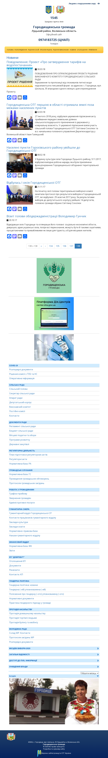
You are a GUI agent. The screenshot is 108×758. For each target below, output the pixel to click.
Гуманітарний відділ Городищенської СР (30, 513)
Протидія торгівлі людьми (23, 617)
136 (64, 246)
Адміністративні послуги (22, 502)
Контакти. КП (16, 574)
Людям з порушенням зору (82, 3)
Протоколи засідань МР (21, 637)
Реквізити (14, 569)
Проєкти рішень (46, 50)
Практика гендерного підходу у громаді (30, 602)
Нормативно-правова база (23, 531)
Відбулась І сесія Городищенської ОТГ (34, 183)
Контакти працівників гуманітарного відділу (32, 517)
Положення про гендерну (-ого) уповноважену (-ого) (36, 594)
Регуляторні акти (18, 459)
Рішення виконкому (61, 50)
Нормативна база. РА (20, 463)
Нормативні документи (21, 598)
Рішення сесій (33, 50)
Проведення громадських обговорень (29, 478)
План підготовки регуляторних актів (28, 454)
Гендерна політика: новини (23, 585)
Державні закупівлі (19, 444)
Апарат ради (15, 397)
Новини (73, 50)
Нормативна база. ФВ (20, 546)
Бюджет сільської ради (21, 430)
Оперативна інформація (21, 378)
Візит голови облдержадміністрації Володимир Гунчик (46, 216)
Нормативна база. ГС (20, 474)
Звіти (12, 550)
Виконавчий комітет (20, 406)
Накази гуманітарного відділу (24, 535)
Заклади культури (18, 522)
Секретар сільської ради (22, 393)
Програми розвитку (19, 439)
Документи (15, 565)
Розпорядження (20, 50)
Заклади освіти (17, 526)
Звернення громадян (20, 498)
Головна (10, 50)
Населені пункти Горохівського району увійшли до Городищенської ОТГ (43, 149)
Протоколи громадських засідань (26, 483)
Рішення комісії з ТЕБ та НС (23, 374)
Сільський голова (18, 388)
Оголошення (82, 50)
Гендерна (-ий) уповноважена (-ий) (27, 589)
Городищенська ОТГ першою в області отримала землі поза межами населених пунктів (50, 106)
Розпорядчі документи (21, 369)
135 (57, 246)
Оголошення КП (17, 561)
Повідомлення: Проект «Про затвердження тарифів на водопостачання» (46, 63)
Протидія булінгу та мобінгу (23, 622)
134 (51, 246)
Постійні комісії (17, 411)
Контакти (14, 415)
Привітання (93, 50)
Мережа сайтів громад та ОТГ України (56, 753)
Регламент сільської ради (22, 426)
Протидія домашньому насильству (27, 613)
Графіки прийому (18, 493)
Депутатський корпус (20, 402)
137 (71, 246)
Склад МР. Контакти (19, 632)
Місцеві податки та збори (22, 435)
